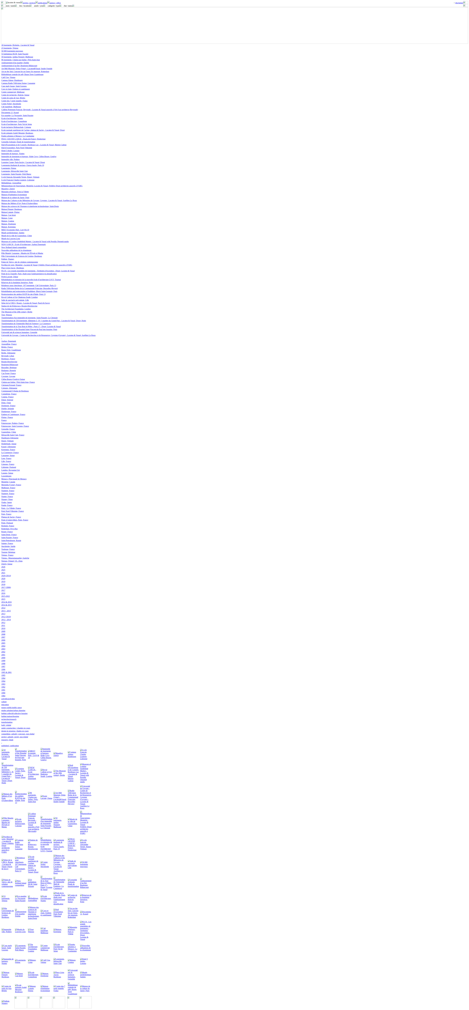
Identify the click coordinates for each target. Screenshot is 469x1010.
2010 (3, 628)
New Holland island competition (13, 247)
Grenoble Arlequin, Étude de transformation (18, 142)
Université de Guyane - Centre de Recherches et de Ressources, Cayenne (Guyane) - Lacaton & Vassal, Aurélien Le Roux (48, 335)
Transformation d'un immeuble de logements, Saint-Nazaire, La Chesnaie (29, 318)
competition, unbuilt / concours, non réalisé (17, 734)
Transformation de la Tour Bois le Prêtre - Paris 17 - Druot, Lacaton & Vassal (31, 326)
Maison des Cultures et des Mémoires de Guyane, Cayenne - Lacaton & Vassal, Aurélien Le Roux (39, 200)
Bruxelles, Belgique (9, 368)
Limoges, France (7, 464)
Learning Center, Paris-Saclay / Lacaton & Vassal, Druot (23, 162)
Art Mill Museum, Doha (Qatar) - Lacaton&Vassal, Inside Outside (26, 69)
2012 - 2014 (6, 620)
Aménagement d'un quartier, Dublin (15, 63)
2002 (3, 652)
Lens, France (6, 458)
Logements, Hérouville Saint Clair (14, 171)
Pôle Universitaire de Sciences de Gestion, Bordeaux (21, 256)
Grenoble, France (8, 429)
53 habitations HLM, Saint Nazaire (14, 54)
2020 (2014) (6, 576)
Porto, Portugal (7, 523)
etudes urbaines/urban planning (13, 710)
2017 (3, 590)
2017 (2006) (6, 587)
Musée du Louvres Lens (10, 239)
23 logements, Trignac (9, 48)
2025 (3, 570)
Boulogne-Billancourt (9, 365)
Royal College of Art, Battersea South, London (19, 297)
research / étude (7, 740)
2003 (3, 649)
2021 (3, 573)
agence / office (55, 3)
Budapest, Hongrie (8, 370)
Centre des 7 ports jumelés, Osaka (14, 101)
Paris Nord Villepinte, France (12, 511)
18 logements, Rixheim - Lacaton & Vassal (17, 45)
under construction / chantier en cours (15, 728)
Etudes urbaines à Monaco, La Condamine (17, 136)
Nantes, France (7, 496)
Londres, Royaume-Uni (10, 470)
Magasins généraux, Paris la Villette (15, 192)
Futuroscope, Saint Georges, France (15, 426)
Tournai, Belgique (8, 552)
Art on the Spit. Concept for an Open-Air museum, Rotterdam (25, 71)
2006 (3, 640)
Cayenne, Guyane (8, 376)
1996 (3, 669)
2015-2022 (5, 596)
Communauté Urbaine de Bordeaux (15, 391)
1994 (3, 678)
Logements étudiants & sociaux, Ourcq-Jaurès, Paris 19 (22, 165)
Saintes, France (7, 543)
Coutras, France (7, 397)
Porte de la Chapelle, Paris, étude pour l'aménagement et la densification (29, 274)
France (4, 420)
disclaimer (459, 3)
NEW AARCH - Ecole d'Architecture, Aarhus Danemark (23, 244)
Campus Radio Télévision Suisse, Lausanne (18, 83)
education (5, 705)
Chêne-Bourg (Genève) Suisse (13, 379)
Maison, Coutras (7, 221)
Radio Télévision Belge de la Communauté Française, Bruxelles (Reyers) (29, 288)
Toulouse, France (8, 549)
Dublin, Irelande (7, 409)
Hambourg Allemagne (9, 438)
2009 (3, 631)
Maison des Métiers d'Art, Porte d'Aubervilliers (19, 203)
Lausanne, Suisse (8, 455)
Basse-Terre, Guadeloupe (11, 350)
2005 (3, 643)
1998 (3, 664)
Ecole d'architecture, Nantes (12, 118)
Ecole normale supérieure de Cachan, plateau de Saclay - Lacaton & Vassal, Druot (33, 130)
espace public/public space (11, 708)
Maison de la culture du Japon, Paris (15, 198)
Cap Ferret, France (8, 373)
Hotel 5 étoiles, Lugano (10, 151)
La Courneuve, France (10, 453)
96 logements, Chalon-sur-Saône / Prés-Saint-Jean (20, 60)
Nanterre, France (7, 491)
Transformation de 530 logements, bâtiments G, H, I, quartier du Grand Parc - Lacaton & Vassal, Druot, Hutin (43, 321)
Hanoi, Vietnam (7, 441)
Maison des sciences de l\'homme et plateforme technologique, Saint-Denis (30, 206)
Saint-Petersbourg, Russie (11, 540)
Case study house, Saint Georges (14, 86)
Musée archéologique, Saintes (12, 233)
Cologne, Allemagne (9, 388)
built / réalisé (6, 725)
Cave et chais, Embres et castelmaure (15, 89)
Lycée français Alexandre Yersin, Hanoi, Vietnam (20, 177)
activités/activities (8, 699)
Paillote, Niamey (7, 259)
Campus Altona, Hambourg (12, 80)
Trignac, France (7, 555)
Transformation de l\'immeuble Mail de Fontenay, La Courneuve (26, 324)
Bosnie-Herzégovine (9, 362)
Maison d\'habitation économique (14, 195)
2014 (3, 608)
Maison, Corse (7, 218)
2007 (3, 637)
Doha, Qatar (6, 403)
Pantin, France (6, 505)
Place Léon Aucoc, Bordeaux (12, 268)
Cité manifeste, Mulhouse (11, 107)
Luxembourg (6, 476)
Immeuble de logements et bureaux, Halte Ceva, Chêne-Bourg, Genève (28, 156)
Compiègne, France (8, 394)
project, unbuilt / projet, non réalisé (14, 737)
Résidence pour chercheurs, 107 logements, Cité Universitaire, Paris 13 (28, 285)
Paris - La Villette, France (11, 508)
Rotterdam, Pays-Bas (9, 529)
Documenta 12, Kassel (10, 113)
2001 (3, 655)
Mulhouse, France (8, 488)
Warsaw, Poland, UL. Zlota (11, 561)
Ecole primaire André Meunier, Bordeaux (17, 133)
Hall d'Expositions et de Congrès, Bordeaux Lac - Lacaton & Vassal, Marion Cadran (33, 145)
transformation (6, 722)
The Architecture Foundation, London (16, 309)
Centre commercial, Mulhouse (13, 92)
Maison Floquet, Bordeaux (11, 209)
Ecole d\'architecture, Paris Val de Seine (16, 124)
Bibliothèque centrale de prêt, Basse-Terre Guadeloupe (22, 74)
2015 (3, 599)
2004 (3, 646)
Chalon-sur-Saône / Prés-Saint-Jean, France (18, 382)
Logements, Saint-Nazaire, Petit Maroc (16, 174)
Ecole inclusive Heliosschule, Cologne (16, 127)
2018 (3, 584)
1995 (3, 675)
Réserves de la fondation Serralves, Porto (17, 283)
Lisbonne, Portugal (8, 467)
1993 (3, 684)
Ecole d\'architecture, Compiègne (14, 121)
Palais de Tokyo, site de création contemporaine (19, 262)
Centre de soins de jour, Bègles (13, 98)
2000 (3, 658)
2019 (3, 581)
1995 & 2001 (6, 672)
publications (42, 3)
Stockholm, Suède (8, 546)
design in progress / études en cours (15, 731)
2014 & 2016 (6, 602)
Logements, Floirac (8, 168)
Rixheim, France (7, 526)
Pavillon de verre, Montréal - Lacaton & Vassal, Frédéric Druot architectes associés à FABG (36, 265)
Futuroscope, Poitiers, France (12, 423)
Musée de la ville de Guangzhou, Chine (16, 236)
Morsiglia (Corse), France (11, 485)
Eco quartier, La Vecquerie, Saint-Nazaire (17, 115)
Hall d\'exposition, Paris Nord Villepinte (16, 148)
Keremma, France (8, 450)
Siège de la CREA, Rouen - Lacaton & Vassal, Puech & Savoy (25, 303)
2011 (3, 625)
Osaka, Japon (6, 502)
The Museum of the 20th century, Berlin (16, 312)
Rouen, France (7, 532)
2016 (3, 593)
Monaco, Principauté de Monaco (14, 479)
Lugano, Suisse (7, 473)
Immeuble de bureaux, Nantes (12, 154)
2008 (3, 634)
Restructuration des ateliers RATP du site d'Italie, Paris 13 (23, 294)
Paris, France (6, 514)
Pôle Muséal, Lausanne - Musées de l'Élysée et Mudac (22, 253)
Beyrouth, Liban (7, 356)
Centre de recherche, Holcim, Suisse (15, 95)
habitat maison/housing (10, 716)
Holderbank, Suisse (8, 444)
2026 (3, 567)
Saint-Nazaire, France (9, 538)
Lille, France (6, 461)
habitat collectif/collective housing (14, 713)
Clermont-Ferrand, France (11, 385)
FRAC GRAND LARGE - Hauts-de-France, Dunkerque (23, 139)
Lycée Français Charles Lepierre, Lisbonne (17, 180)
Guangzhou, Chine (8, 432)
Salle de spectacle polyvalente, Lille (15, 300)
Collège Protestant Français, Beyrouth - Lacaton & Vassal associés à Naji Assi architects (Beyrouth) (39, 110)
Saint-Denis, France (9, 535)
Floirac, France (7, 417)
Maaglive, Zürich (8, 189)
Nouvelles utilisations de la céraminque (16, 250)
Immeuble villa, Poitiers (10, 159)
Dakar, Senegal (7, 400)
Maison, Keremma (8, 227)
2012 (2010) (6, 617)
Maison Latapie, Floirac (10, 212)
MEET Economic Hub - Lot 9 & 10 (15, 230)
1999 (3, 661)
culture (4, 702)
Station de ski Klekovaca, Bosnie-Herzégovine (19, 306)
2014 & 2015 (6, 605)
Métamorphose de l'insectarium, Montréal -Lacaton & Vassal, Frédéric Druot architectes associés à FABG (42, 186)
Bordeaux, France (8, 359)
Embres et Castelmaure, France (13, 414)
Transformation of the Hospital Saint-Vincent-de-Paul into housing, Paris (29, 329)
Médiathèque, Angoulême (11, 183)
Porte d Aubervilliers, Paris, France (14, 520)
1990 (3, 693)
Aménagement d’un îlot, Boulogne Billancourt (19, 66)
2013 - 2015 (6, 611)
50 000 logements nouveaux (12, 51)
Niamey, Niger (7, 499)
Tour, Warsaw (6, 315)
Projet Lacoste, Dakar (9, 277)
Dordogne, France (8, 406)
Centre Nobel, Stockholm (11, 104)
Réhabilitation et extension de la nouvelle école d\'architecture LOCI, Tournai (31, 280)
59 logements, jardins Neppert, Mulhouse (17, 57)
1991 (3, 690)
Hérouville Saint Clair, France (12, 435)
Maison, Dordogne (8, 224)
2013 (3, 614)
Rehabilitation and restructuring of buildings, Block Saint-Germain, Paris (29, 291)
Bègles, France (7, 347)
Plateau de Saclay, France (11, 517)
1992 (3, 687)
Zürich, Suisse (6, 564)
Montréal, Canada (8, 482)
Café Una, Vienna (8, 77)
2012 (3, 623)
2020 (3, 579)
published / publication (10, 746)
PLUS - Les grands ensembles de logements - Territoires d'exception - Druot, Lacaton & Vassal (38, 271)
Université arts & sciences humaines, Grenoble (19, 332)
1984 (3, 696)
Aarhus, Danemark (8, 341)
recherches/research (8, 719)
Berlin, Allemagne (8, 353)
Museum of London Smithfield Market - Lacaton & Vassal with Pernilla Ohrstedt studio (35, 241)
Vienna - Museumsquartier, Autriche (15, 558)
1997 (3, 666)
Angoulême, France (9, 344)
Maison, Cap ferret (8, 215)
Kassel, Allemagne (8, 447)
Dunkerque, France (8, 411)
